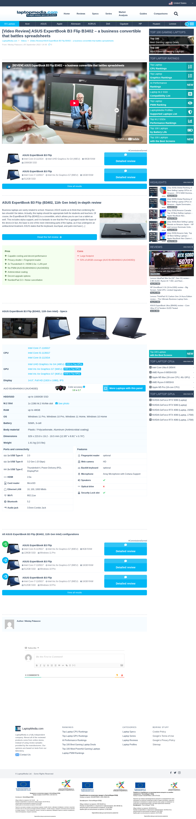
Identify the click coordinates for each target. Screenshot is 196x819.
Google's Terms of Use (163, 736)
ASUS (44, 24)
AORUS (92, 24)
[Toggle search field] (176, 14)
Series (108, 14)
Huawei (156, 24)
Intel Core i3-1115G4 (39, 357)
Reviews (81, 14)
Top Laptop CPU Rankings (75, 732)
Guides (143, 14)
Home (67, 14)
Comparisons (161, 14)
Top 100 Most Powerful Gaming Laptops (81, 749)
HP (140, 24)
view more (187, 182)
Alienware (76, 24)
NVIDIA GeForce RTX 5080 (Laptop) (169, 405)
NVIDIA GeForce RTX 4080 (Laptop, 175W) (172, 420)
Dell (108, 24)
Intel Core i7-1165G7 (39, 348)
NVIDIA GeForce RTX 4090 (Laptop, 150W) (172, 410)
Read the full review (47, 237)
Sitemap (157, 744)
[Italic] (40, 665)
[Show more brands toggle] (191, 24)
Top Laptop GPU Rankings (75, 736)
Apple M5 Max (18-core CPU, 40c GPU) (173, 377)
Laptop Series (129, 736)
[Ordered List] (52, 665)
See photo (63, 403)
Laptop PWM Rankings (73, 753)
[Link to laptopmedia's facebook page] (170, 773)
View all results (74, 186)
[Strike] (48, 665)
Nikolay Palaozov (15, 45)
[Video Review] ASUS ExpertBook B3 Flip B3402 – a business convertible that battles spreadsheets (72, 41)
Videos (24, 41)
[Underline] (44, 665)
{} (70, 665)
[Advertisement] (74, 53)
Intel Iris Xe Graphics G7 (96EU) (54, 369)
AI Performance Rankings (74, 740)
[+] (73, 665)
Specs (95, 14)
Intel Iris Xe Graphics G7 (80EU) (54, 374)
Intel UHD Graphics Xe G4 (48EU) (55, 364)
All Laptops (9, 24)
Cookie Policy (159, 732)
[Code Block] (63, 665)
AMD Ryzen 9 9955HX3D (173, 372)
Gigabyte (124, 24)
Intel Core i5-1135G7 (39, 353)
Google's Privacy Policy (164, 740)
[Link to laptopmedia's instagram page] (179, 773)
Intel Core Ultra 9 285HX (173, 367)
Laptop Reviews (130, 740)
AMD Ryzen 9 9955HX (173, 382)
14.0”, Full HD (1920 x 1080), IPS (45, 380)
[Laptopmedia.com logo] (38, 14)
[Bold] (37, 665)
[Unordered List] (55, 665)
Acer (27, 24)
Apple (59, 24)
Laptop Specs (129, 732)
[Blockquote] (59, 665)
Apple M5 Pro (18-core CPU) (173, 387)
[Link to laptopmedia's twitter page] (175, 773)
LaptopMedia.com (9, 41)
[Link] (67, 665)
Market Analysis (123, 13)
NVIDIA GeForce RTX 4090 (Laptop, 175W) (172, 415)
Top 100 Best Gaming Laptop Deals (79, 744)
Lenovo (172, 24)
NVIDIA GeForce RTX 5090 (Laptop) (169, 400)
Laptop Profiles (130, 744)
